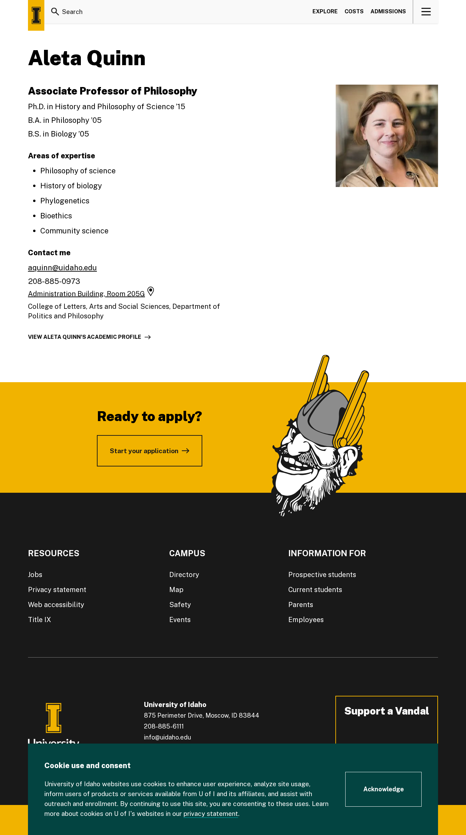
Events (180, 620)
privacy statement (211, 813)
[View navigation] (426, 11)
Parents (300, 605)
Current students (315, 590)
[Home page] (36, 15)
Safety (180, 605)
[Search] (55, 12)
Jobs (35, 575)
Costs (354, 11)
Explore (325, 11)
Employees (306, 620)
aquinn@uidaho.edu (62, 267)
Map (176, 590)
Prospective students (322, 575)
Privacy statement (57, 590)
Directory (184, 575)
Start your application (144, 451)
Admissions (388, 11)
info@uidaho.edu (167, 737)
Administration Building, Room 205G (86, 294)
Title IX (39, 620)
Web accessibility (56, 605)
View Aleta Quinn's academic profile (84, 337)
